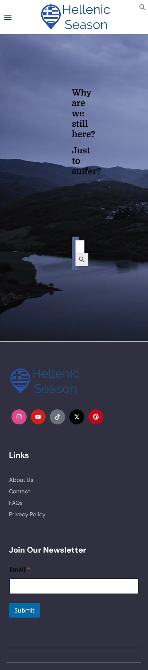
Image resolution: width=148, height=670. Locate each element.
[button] (142, 6)
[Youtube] (38, 416)
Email (19, 569)
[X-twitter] (76, 416)
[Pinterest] (95, 416)
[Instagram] (19, 416)
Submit (24, 610)
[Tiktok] (57, 416)
